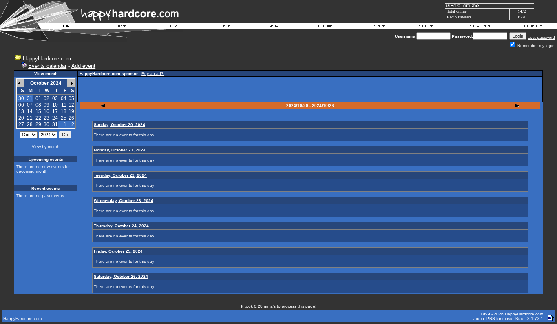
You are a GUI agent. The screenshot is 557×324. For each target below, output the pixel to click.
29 (38, 124)
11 (63, 105)
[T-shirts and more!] (273, 26)
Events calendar (47, 66)
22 (38, 118)
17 (55, 111)
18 (63, 111)
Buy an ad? (152, 73)
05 (71, 98)
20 (21, 118)
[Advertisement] (310, 89)
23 (46, 118)
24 (55, 118)
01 (38, 98)
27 (21, 124)
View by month (46, 146)
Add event (83, 66)
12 (71, 105)
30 (46, 124)
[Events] (379, 26)
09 (46, 105)
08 (38, 105)
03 (55, 98)
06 (21, 105)
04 (63, 98)
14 (30, 111)
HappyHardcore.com (47, 58)
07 (30, 105)
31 (55, 124)
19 (71, 111)
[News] (121, 26)
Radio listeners (459, 17)
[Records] (426, 26)
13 (21, 111)
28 (30, 124)
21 (30, 118)
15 (38, 111)
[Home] (66, 26)
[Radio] (176, 26)
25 (63, 118)
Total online (456, 11)
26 (71, 118)
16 (46, 111)
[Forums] (326, 26)
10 (55, 105)
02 (46, 98)
